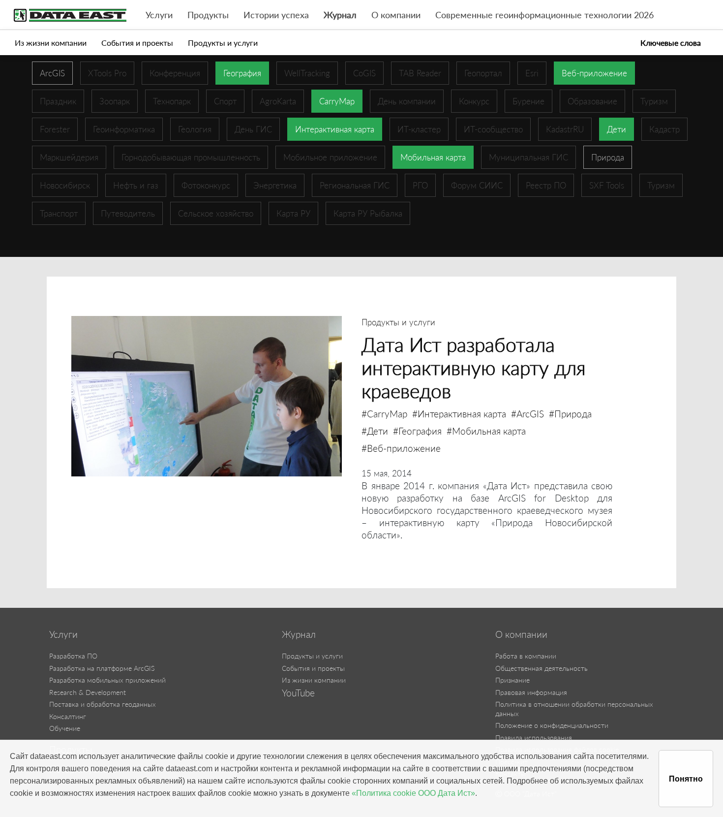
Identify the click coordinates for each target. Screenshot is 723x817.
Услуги (159, 15)
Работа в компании (525, 656)
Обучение (64, 728)
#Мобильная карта (486, 431)
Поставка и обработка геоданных (102, 704)
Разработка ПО (73, 656)
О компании (396, 15)
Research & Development (87, 692)
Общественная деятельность (541, 668)
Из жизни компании (51, 42)
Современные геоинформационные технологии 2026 (544, 15)
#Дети (375, 431)
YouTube (298, 693)
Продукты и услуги (223, 42)
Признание (512, 680)
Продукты (208, 15)
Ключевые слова (670, 42)
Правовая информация (531, 692)
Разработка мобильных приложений (107, 680)
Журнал (340, 15)
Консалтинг (67, 716)
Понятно (686, 779)
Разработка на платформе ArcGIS (101, 668)
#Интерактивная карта (459, 413)
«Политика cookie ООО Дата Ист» (413, 793)
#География (417, 431)
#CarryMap (384, 413)
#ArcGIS (527, 413)
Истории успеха (276, 15)
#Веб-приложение (401, 448)
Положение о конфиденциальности (551, 725)
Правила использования (533, 737)
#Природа (570, 413)
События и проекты (137, 42)
